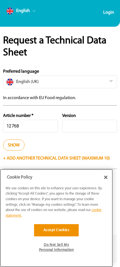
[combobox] (31, 12)
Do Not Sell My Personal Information (56, 247)
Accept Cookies (56, 230)
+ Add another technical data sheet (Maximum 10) (56, 158)
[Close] (106, 177)
